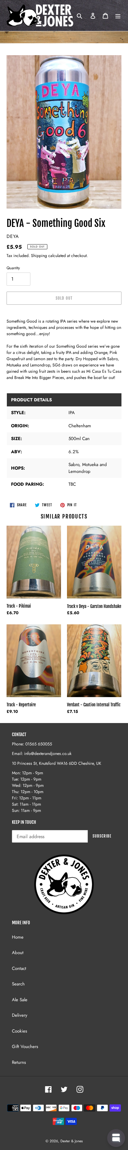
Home (18, 937)
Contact (19, 968)
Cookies (19, 1031)
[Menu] (118, 15)
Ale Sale (19, 999)
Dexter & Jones (71, 1141)
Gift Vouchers (25, 1046)
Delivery (19, 1015)
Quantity (13, 268)
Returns (19, 1062)
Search (18, 984)
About (18, 952)
